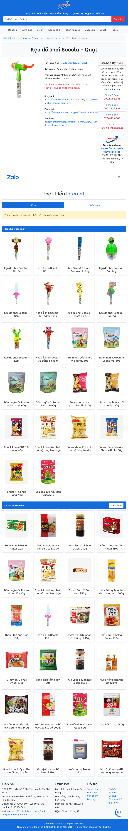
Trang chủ (29, 13)
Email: (112, 128)
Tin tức (112, 788)
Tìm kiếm (118, 19)
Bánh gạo (27, 29)
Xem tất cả (116, 505)
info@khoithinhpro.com (14, 814)
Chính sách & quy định (115, 800)
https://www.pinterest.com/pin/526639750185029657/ (73, 112)
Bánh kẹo (38, 38)
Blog (65, 13)
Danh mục (25, 38)
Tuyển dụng (77, 13)
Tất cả (114, 29)
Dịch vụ (91, 799)
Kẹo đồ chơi (54, 29)
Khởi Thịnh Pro (10, 38)
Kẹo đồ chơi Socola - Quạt (73, 62)
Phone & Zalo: (112, 116)
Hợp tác (89, 13)
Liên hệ (100, 13)
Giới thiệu (42, 13)
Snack (103, 29)
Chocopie (90, 29)
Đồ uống (12, 29)
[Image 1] (21, 94)
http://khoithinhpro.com (24, 811)
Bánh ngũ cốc (73, 29)
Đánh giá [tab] (95, 205)
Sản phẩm (55, 13)
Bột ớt (40, 29)
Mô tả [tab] (33, 205)
